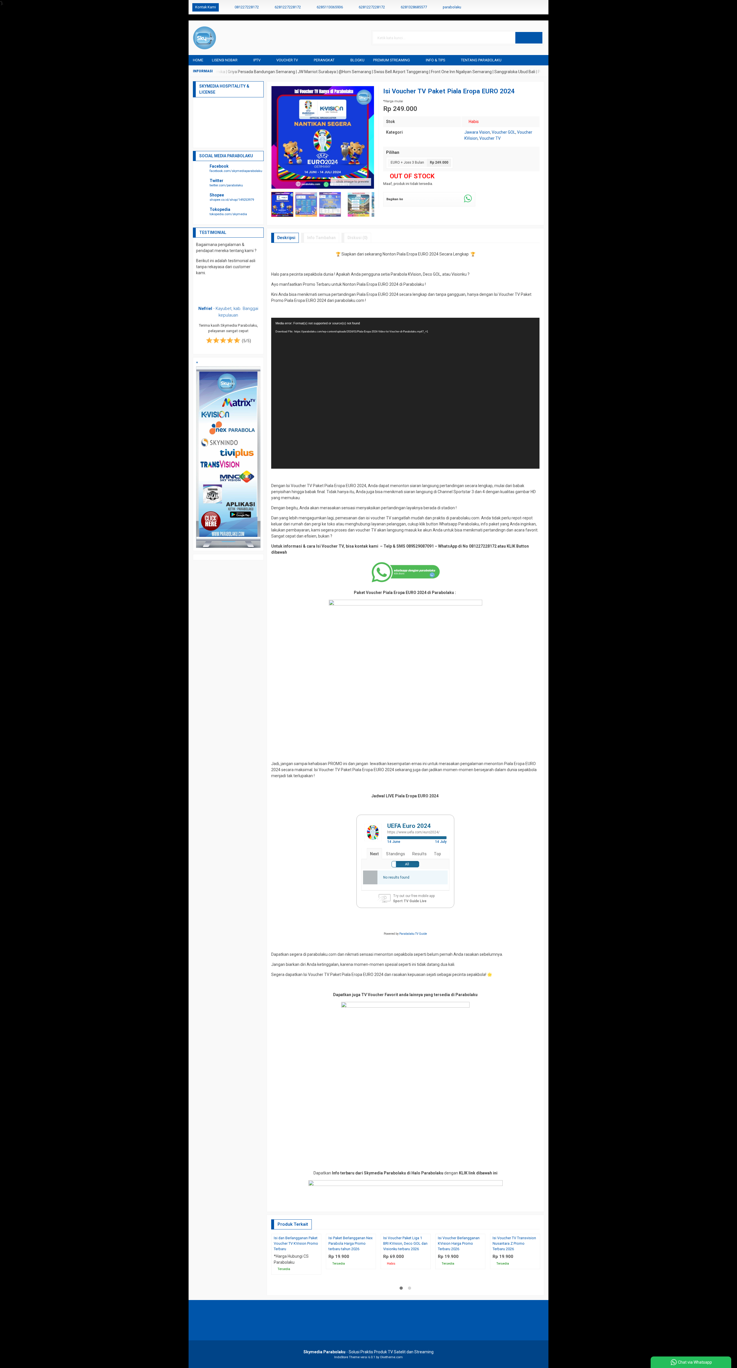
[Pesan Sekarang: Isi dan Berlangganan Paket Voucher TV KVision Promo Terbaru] (318, 1279)
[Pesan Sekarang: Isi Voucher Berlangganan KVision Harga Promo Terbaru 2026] (482, 1279)
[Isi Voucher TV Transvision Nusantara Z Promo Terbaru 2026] (515, 1258)
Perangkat (324, 60)
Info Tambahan (321, 237)
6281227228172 (288, 7)
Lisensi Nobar (225, 60)
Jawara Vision (477, 132)
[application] (405, 393)
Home (198, 60)
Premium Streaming (391, 60)
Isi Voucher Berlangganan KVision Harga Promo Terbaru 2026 (459, 1293)
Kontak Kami (205, 7)
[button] (528, 37)
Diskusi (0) (357, 237)
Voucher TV (287, 60)
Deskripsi (286, 237)
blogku (357, 60)
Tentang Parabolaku (481, 60)
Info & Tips (435, 60)
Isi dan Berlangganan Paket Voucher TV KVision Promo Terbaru (296, 1293)
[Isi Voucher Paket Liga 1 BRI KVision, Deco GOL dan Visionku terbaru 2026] (405, 1258)
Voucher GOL (503, 132)
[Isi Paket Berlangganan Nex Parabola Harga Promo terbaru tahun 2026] (351, 1258)
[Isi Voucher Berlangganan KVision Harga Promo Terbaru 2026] (460, 1258)
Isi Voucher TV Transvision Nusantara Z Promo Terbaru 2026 (514, 1293)
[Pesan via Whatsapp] (523, 7)
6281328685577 (414, 7)
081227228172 (247, 7)
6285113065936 (330, 7)
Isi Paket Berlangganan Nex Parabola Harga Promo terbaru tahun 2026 (350, 1293)
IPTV (257, 60)
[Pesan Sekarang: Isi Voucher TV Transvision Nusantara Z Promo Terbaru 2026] (536, 1279)
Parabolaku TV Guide (413, 933)
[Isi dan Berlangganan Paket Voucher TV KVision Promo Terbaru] (296, 1258)
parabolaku (452, 7)
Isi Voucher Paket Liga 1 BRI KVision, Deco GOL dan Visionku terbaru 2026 (405, 1293)
